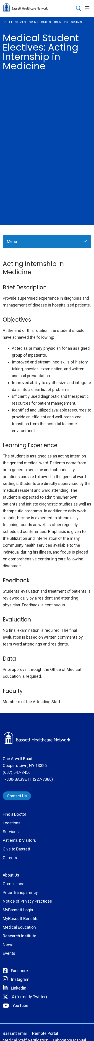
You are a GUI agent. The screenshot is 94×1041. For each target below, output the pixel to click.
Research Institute (19, 935)
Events (9, 953)
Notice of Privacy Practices (27, 901)
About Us (11, 875)
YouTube (20, 1005)
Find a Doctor (14, 814)
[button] (88, 8)
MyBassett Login (18, 909)
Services (11, 831)
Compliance (13, 883)
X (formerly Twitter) (29, 996)
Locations (12, 822)
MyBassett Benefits (21, 918)
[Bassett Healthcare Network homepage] (37, 8)
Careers (10, 857)
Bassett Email (15, 1033)
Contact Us (17, 796)
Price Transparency (20, 892)
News (8, 944)
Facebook (20, 970)
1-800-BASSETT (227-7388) (28, 779)
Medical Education (19, 927)
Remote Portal (45, 1033)
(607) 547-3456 (17, 772)
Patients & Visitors (19, 840)
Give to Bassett (16, 849)
